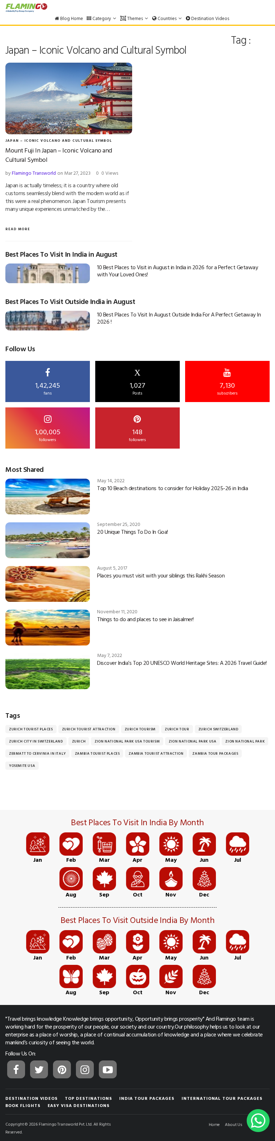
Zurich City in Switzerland (36, 741)
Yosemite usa (22, 765)
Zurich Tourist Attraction (89, 729)
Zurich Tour (177, 729)
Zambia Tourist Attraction (156, 753)
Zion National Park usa (192, 741)
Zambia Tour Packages (215, 753)
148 (137, 434)
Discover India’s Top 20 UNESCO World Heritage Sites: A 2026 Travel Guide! (182, 662)
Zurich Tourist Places (31, 729)
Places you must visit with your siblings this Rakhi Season (161, 575)
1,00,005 (48, 434)
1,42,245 (47, 387)
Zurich (79, 741)
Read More (17, 229)
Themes (135, 18)
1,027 (137, 382)
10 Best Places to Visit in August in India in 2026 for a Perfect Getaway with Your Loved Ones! (177, 271)
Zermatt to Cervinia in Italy (37, 753)
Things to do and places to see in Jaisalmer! (145, 619)
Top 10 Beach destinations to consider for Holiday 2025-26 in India (172, 488)
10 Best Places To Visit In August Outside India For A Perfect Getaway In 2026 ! (179, 318)
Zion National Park (245, 741)
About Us (233, 1124)
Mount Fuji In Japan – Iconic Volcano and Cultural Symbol (58, 154)
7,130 (227, 387)
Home (214, 1124)
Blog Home (71, 18)
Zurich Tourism (140, 729)
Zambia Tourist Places (97, 753)
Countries (167, 18)
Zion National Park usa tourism (127, 741)
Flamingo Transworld (34, 173)
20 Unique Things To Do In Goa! (132, 531)
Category (101, 18)
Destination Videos (209, 18)
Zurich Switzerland (218, 729)
